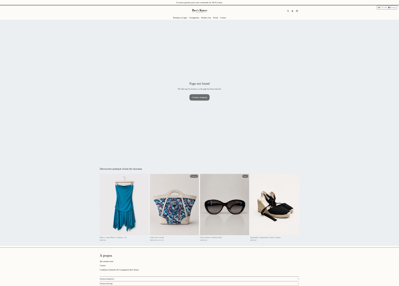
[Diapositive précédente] (153, 204)
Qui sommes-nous (106, 261)
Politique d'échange (106, 283)
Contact (103, 265)
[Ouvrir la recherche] (288, 11)
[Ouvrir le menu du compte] (292, 11)
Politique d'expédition (107, 279)
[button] (387, 7)
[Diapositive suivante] (196, 204)
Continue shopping (199, 97)
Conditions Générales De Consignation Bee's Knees (119, 270)
